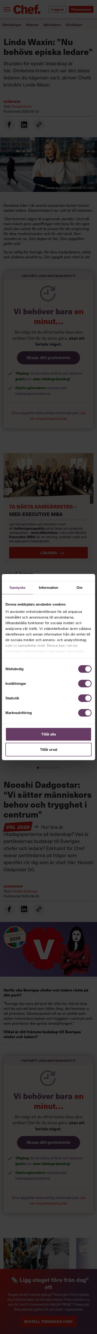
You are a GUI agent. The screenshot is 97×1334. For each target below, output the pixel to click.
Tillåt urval (48, 750)
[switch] (85, 683)
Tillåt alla (48, 734)
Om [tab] (79, 587)
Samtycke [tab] (17, 587)
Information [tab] (48, 587)
